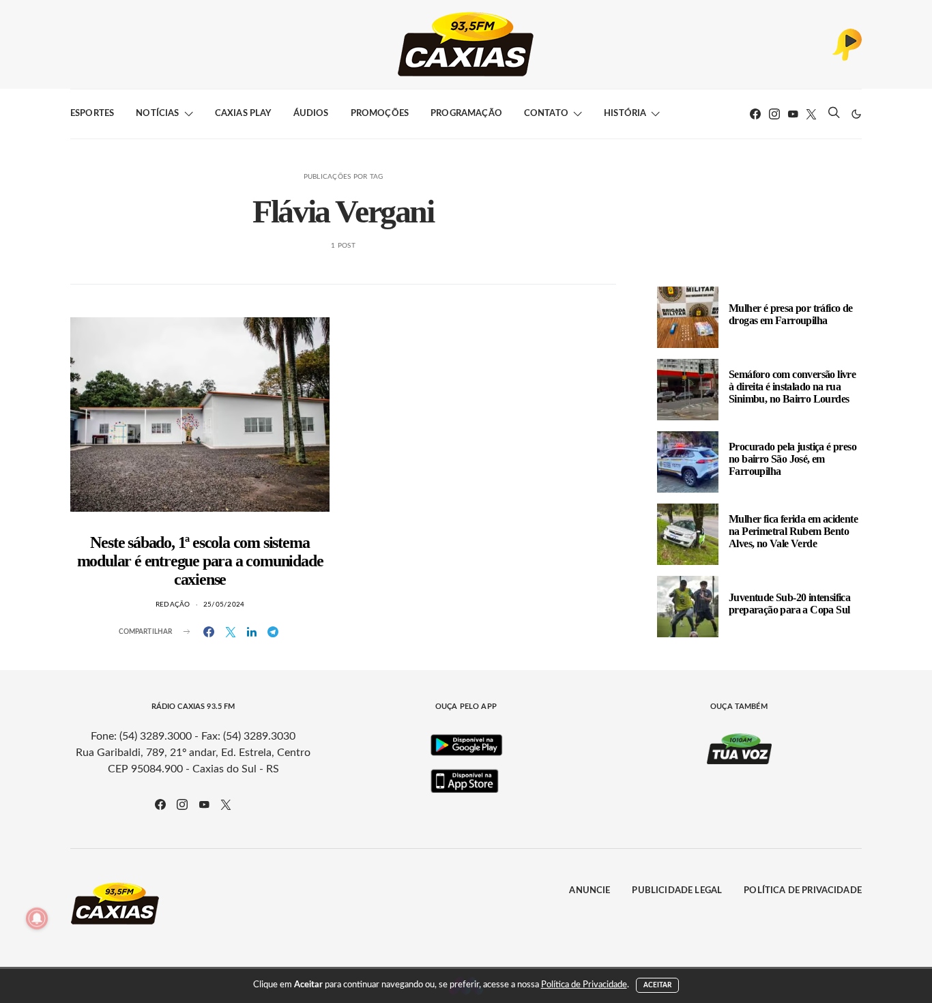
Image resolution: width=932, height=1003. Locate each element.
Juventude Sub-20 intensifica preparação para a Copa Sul (789, 603)
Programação (466, 113)
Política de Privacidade (803, 890)
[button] (856, 113)
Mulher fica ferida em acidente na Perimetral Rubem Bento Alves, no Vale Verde (793, 531)
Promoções (380, 113)
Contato (546, 113)
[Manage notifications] (37, 918)
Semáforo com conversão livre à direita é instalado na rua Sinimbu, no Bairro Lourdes (792, 386)
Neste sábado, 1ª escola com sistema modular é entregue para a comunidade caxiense (200, 561)
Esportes (92, 113)
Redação (173, 604)
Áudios (311, 113)
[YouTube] (792, 113)
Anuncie (589, 890)
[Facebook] (755, 113)
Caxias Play (243, 113)
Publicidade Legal (677, 890)
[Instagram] (774, 113)
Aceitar (657, 985)
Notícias (157, 113)
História (625, 113)
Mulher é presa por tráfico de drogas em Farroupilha (791, 314)
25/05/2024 (224, 604)
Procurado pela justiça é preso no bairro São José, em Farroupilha (792, 459)
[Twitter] (811, 113)
